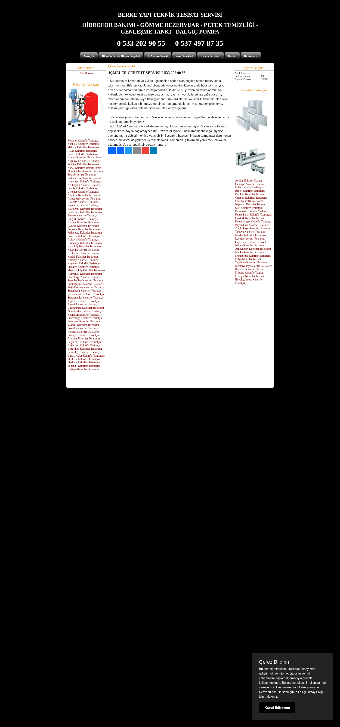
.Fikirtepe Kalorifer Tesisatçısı (83, 236)
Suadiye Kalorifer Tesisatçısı (83, 164)
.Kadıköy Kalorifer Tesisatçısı (83, 143)
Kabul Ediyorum (277, 707)
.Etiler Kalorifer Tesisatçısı (249, 187)
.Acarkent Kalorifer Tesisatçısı (83, 338)
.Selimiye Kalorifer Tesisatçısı (83, 335)
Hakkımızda (251, 56)
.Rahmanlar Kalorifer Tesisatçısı (84, 273)
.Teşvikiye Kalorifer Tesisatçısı (251, 262)
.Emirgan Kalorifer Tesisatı (249, 276)
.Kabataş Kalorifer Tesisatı (249, 272)
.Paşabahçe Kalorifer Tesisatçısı (84, 352)
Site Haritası (86, 73)
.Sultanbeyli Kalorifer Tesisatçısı (84, 290)
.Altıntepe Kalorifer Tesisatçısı (83, 195)
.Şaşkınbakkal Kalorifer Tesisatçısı (86, 294)
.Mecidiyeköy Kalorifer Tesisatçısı (253, 266)
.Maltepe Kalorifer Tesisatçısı (83, 147)
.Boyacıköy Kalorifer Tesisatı (250, 211)
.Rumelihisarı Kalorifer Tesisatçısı (253, 214)
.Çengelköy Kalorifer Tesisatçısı (84, 348)
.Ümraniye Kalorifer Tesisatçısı (84, 181)
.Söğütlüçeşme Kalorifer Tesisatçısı (86, 287)
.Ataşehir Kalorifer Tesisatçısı (83, 201)
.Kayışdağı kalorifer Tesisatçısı (83, 314)
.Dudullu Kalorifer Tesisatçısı (83, 222)
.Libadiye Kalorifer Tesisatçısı (83, 266)
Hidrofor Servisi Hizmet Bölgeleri (121, 56)
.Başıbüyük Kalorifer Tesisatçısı (84, 208)
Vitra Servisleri (184, 56)
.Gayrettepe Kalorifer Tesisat (250, 242)
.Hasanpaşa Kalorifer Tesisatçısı (84, 243)
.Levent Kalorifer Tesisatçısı (250, 238)
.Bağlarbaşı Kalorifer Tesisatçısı (84, 342)
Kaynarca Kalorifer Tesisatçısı (84, 205)
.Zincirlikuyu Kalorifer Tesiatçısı (252, 228)
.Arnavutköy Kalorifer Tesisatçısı (253, 248)
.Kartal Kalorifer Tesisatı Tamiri (84, 167)
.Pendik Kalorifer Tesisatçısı (82, 188)
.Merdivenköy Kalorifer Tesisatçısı (86, 270)
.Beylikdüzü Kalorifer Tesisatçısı (252, 225)
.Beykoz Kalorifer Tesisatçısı (82, 215)
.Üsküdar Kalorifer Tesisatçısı (83, 191)
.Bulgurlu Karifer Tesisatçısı (82, 219)
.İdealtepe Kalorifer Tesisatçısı (83, 359)
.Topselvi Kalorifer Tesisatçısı (83, 304)
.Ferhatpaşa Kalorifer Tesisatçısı (84, 232)
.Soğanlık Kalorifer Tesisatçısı (83, 365)
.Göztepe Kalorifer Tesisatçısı (83, 369)
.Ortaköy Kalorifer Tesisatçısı (251, 197)
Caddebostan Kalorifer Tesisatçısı (86, 178)
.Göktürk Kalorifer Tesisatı (249, 218)
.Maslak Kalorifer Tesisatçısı (250, 235)
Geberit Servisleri (210, 56)
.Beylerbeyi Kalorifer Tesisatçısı (84, 212)
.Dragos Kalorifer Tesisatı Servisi (85, 157)
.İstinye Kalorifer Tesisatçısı (250, 245)
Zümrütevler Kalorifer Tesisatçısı (86, 171)
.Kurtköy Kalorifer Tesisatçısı (83, 260)
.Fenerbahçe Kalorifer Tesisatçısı (84, 318)
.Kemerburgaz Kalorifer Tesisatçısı (253, 221)
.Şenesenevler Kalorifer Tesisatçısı (85, 297)
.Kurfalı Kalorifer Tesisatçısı (82, 256)
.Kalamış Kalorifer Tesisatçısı (83, 331)
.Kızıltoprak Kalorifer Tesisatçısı (84, 185)
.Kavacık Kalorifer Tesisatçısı (83, 249)
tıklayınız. (271, 696)
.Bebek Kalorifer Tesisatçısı (250, 190)
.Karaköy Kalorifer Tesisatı (249, 269)
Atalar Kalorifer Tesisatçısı (82, 150)
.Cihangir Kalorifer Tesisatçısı (251, 184)
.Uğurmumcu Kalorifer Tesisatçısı (85, 307)
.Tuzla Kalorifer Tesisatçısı (81, 174)
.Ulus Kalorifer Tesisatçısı (249, 201)
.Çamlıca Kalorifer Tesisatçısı (83, 226)
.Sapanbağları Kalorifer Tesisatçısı (85, 280)
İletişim (232, 56)
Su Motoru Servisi (158, 56)
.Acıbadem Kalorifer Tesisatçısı (84, 198)
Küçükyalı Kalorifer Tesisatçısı (84, 161)
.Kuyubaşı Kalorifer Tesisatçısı (84, 263)
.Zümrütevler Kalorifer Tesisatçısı (85, 311)
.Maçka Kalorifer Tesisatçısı (250, 252)
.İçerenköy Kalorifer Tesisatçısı (84, 246)
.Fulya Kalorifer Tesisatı (248, 259)
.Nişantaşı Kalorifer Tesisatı (250, 204)
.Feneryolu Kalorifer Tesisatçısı (84, 321)
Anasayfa (88, 56)
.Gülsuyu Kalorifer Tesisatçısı (83, 239)
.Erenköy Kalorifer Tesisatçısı (83, 328)
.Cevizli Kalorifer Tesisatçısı (82, 154)
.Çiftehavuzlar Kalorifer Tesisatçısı (86, 355)
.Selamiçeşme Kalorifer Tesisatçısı (85, 284)
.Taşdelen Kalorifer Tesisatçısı (83, 301)
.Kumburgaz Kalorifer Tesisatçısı (253, 255)
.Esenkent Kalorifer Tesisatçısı (83, 229)
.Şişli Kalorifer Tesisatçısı (249, 207)
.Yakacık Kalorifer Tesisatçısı (83, 325)
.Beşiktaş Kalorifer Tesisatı (249, 194)
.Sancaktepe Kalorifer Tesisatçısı (84, 277)
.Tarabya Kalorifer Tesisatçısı (250, 231)
